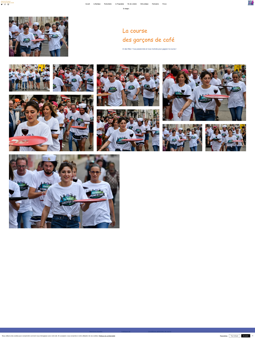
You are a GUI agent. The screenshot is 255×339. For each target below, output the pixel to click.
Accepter (246, 336)
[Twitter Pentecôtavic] (2, 4)
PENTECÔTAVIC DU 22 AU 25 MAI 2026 (7, 2)
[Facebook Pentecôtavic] (5, 4)
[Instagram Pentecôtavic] (8, 4)
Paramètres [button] (223, 336)
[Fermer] (252, 335)
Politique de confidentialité (107, 336)
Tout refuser (234, 336)
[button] (108, 4)
